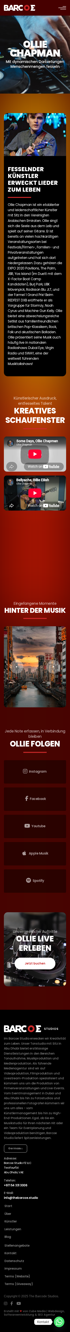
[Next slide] (53, 667)
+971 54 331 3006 (15, 1185)
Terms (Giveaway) (18, 1284)
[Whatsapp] (59, 1322)
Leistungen (12, 1229)
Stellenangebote (17, 1245)
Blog (7, 1237)
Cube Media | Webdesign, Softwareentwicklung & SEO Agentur (34, 1313)
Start (8, 1206)
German (14, 1148)
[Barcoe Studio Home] (19, 8)
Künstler (10, 1221)
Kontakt (10, 1253)
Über (7, 1214)
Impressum (13, 1268)
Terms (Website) (17, 1276)
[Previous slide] (16, 667)
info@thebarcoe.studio (21, 1198)
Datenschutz (14, 1261)
